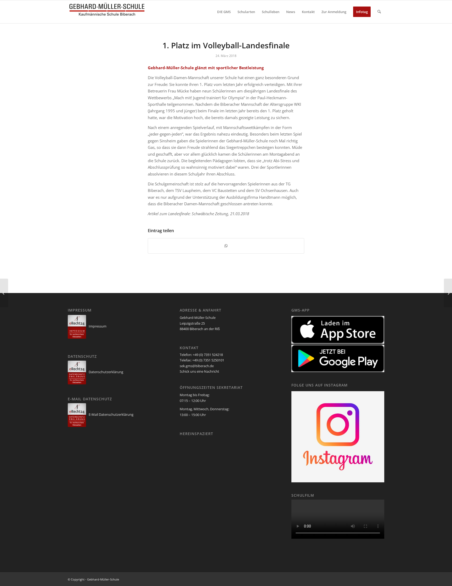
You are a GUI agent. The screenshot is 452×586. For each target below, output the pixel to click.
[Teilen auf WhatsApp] (226, 245)
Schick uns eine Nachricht (199, 371)
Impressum (97, 326)
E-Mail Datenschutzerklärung (111, 414)
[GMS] (107, 11)
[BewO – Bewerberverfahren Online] (4, 293)
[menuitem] (224, 11)
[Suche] (379, 11)
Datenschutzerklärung (106, 372)
